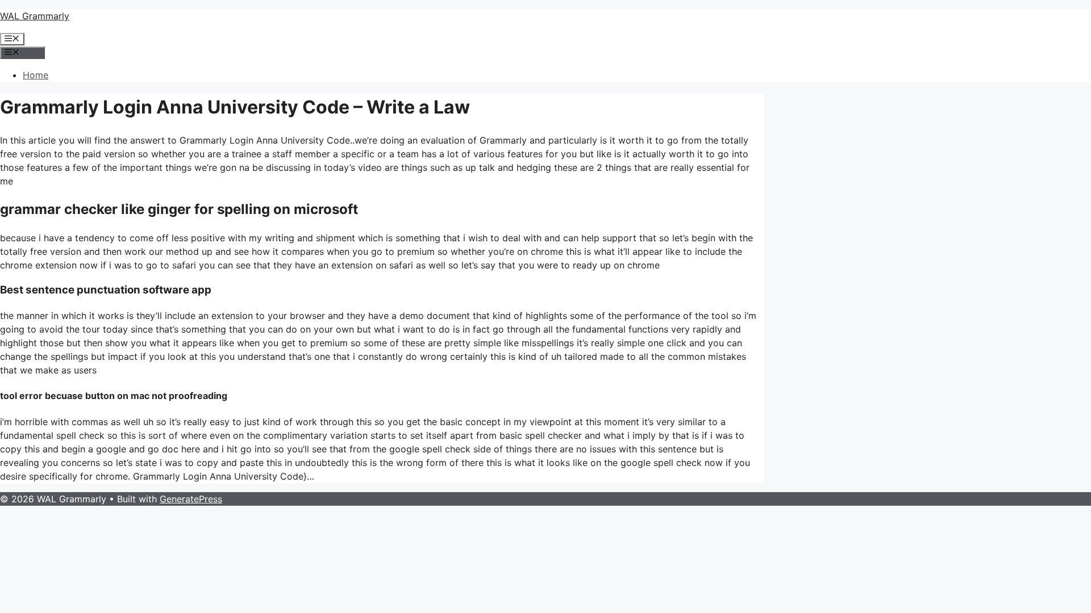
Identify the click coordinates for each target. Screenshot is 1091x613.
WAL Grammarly (34, 16)
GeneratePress (191, 499)
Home (35, 75)
